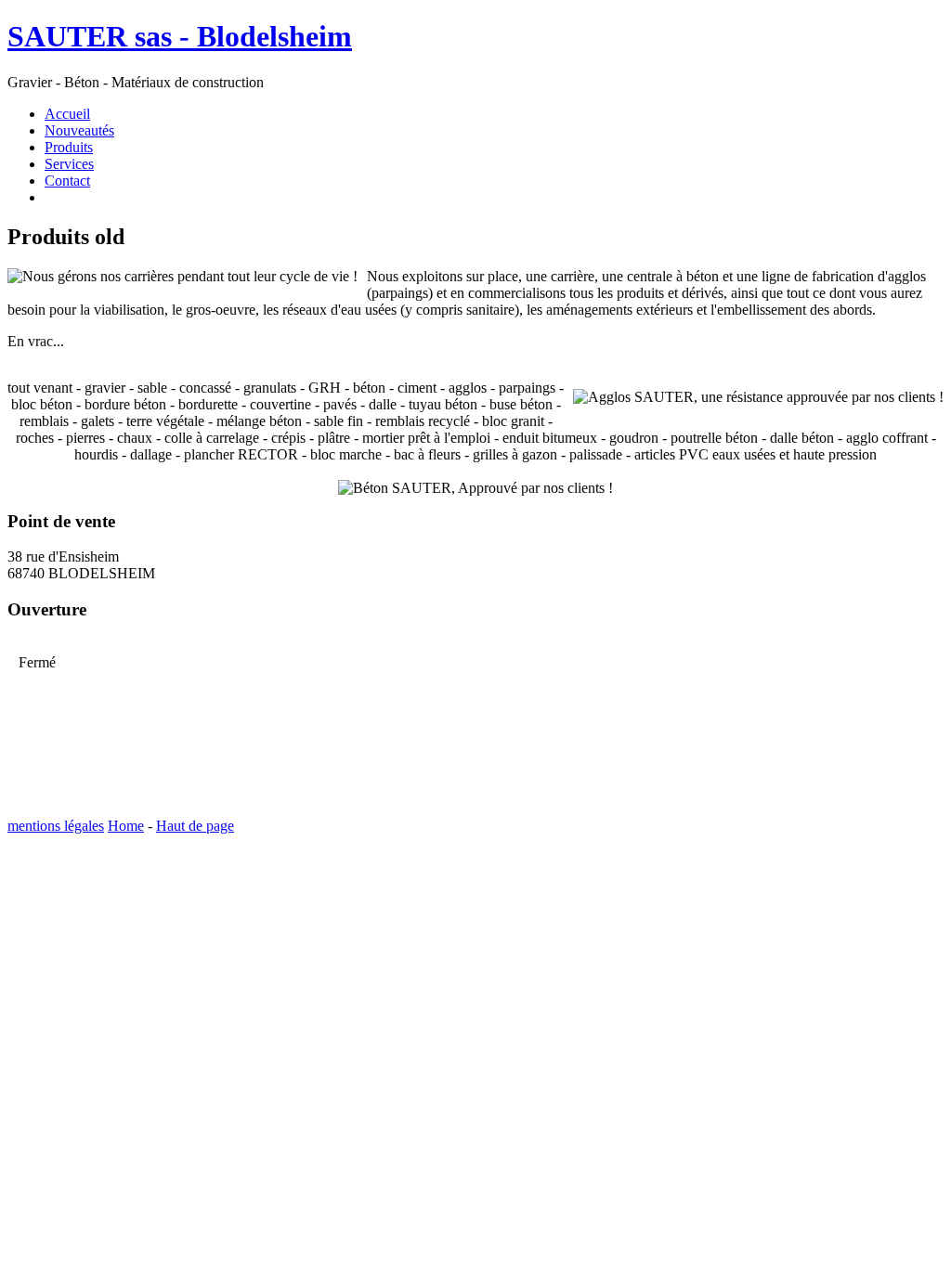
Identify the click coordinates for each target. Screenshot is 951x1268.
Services (69, 164)
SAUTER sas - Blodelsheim (179, 36)
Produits (69, 147)
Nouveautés (79, 130)
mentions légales (55, 826)
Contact (67, 180)
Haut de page (195, 826)
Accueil (67, 114)
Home (126, 826)
